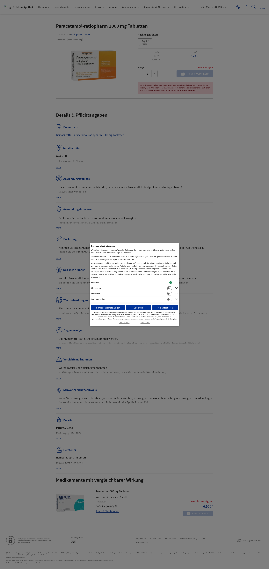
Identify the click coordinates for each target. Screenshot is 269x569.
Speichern (138, 307)
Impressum (145, 322)
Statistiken (95, 293)
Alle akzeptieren (165, 307)
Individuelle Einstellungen (108, 307)
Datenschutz (124, 322)
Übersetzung (96, 288)
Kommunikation (98, 299)
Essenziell (95, 282)
